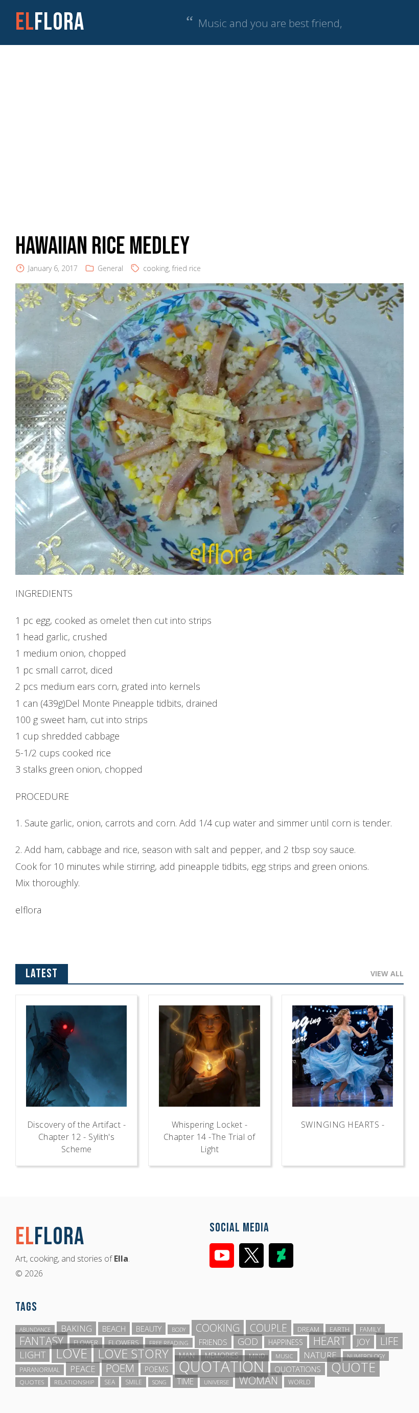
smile (133, 1382)
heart (329, 1340)
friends (213, 1342)
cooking (156, 268)
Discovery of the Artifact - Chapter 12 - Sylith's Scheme (76, 1137)
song (159, 1382)
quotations (297, 1369)
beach (114, 1328)
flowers (123, 1342)
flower (86, 1342)
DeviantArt (281, 1255)
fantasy (41, 1340)
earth (340, 1329)
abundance (35, 1329)
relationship (74, 1382)
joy (363, 1342)
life (389, 1341)
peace (83, 1369)
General (110, 268)
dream (308, 1329)
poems (157, 1369)
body (178, 1329)
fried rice (186, 268)
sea (109, 1382)
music (284, 1356)
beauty (148, 1329)
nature (320, 1355)
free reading (169, 1343)
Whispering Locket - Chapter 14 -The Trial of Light (209, 1137)
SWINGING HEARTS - (343, 1124)
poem (120, 1368)
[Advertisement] (209, 121)
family (370, 1329)
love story (133, 1353)
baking (76, 1328)
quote (353, 1367)
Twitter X (251, 1255)
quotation (221, 1366)
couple (268, 1328)
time (185, 1381)
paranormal (39, 1369)
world (299, 1382)
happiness (285, 1342)
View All (387, 973)
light (32, 1355)
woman (258, 1380)
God (248, 1341)
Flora (49, 22)
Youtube (222, 1255)
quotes (31, 1382)
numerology (366, 1356)
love (71, 1353)
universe (216, 1382)
